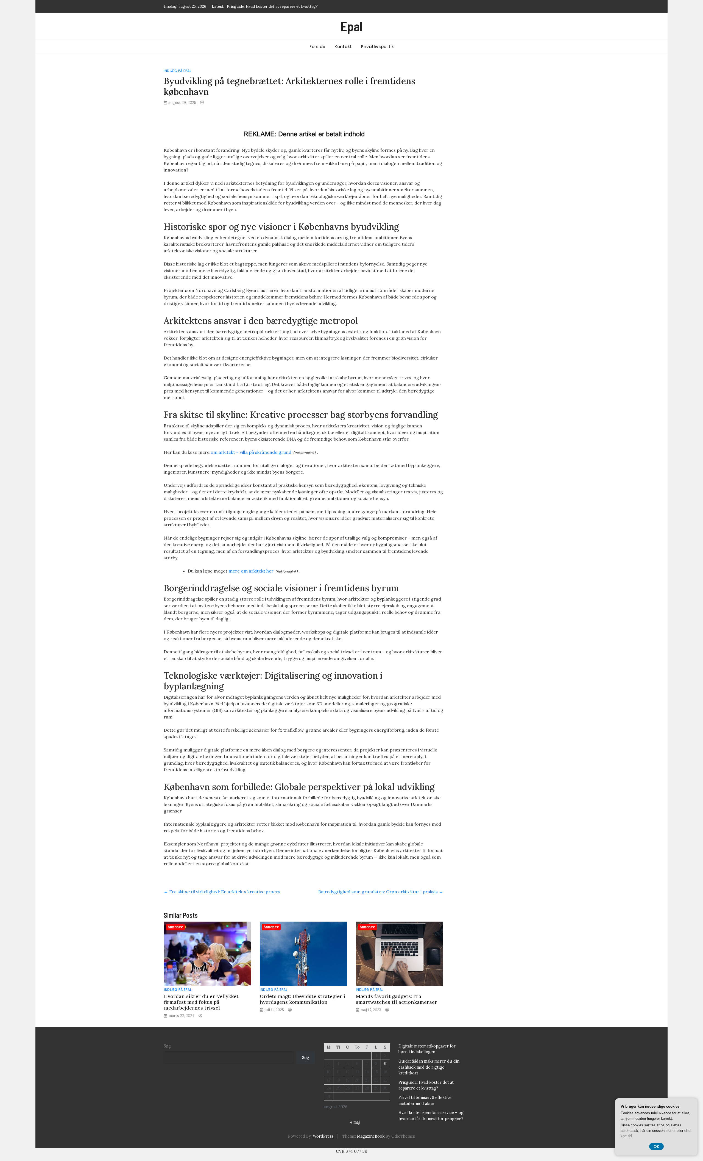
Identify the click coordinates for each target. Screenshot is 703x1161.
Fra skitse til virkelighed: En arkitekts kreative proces (222, 891)
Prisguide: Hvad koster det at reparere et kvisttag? (272, 6)
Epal (351, 26)
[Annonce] (207, 953)
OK (656, 1146)
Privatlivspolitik (377, 46)
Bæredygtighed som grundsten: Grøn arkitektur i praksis (380, 891)
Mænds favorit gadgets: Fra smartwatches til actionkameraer (396, 999)
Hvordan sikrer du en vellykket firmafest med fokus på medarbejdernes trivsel (201, 1002)
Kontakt (343, 46)
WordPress (323, 1136)
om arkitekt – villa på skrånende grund (251, 452)
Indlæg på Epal (177, 70)
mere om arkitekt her (251, 571)
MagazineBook (370, 1136)
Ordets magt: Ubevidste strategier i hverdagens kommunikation (302, 999)
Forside (317, 46)
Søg (167, 1046)
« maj (355, 1122)
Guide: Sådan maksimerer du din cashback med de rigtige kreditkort (428, 1067)
